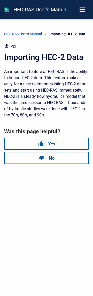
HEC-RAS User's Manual (40, 9)
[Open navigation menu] (82, 10)
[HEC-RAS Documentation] (6, 9)
